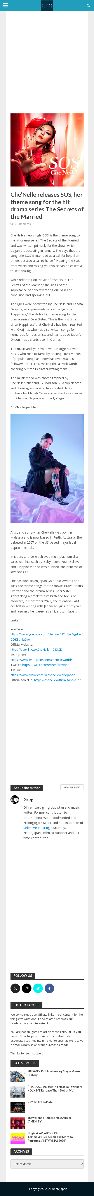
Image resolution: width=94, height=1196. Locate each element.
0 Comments (22, 224)
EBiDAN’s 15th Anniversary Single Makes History (54, 1073)
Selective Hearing (36, 827)
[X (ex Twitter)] (15, 988)
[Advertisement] (47, 62)
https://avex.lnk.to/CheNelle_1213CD (36, 649)
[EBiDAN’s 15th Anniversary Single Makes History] (18, 1076)
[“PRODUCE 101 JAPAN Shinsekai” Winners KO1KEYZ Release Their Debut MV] (18, 1092)
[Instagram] (26, 988)
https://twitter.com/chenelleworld (46, 665)
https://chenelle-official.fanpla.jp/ (57, 680)
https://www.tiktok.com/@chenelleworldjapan (42, 675)
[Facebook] (49, 988)
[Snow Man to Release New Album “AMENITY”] (18, 1123)
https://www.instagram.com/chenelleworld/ (41, 660)
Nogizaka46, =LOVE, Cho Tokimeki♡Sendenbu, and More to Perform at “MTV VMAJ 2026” (50, 1137)
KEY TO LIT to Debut (41, 1102)
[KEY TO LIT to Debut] (18, 1107)
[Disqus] (47, 911)
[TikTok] (38, 988)
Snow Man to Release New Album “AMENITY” (49, 1119)
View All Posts (72, 787)
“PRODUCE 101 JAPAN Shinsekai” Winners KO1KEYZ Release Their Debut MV (55, 1088)
